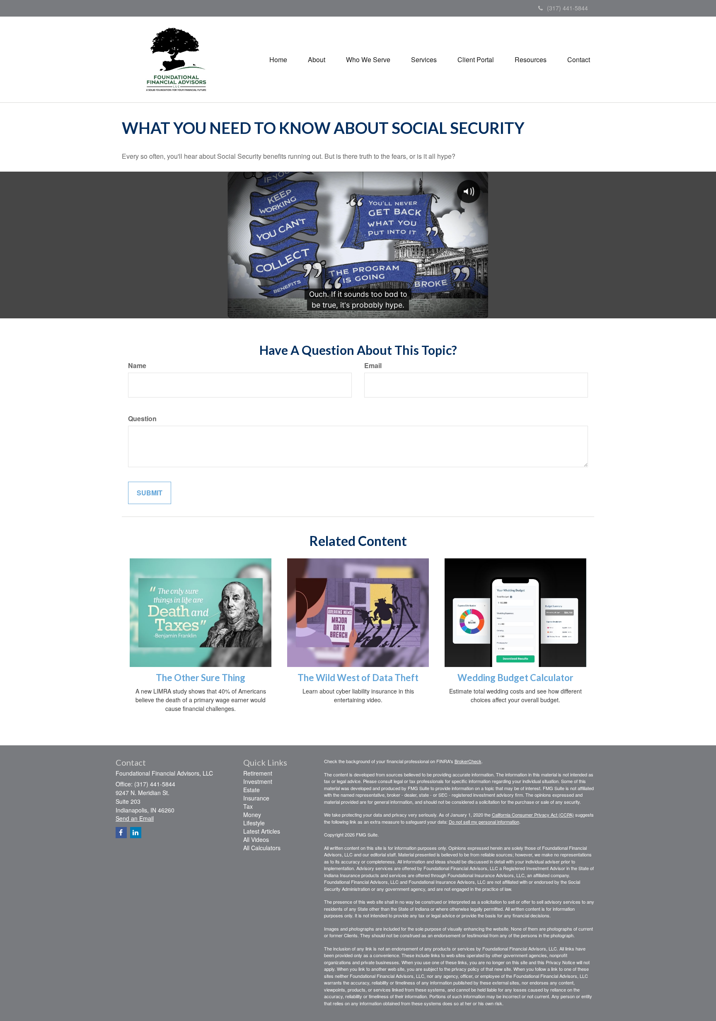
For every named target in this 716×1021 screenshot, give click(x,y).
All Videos (256, 839)
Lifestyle (254, 823)
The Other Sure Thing (200, 677)
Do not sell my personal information (484, 821)
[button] (317, 59)
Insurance (256, 798)
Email (373, 365)
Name (137, 365)
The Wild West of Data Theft (358, 677)
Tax (248, 806)
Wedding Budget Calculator (515, 677)
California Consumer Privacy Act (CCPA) (533, 814)
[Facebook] (121, 832)
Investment (257, 781)
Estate (251, 790)
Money (252, 814)
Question (142, 418)
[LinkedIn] (135, 832)
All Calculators (262, 848)
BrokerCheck (468, 761)
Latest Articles (261, 831)
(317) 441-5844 (567, 8)
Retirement (257, 773)
